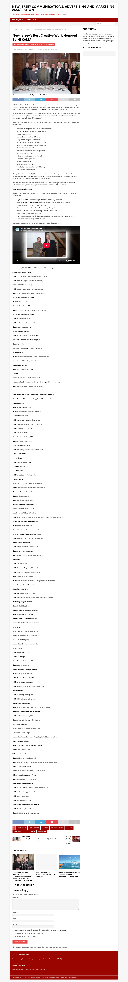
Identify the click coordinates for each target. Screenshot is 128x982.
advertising (22, 828)
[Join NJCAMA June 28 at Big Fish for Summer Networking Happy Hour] (69, 862)
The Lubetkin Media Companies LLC (67, 977)
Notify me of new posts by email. (25, 936)
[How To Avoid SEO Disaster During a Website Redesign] (46, 862)
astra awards (34, 828)
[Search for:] (106, 24)
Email (14, 918)
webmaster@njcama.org (37, 969)
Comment (15, 897)
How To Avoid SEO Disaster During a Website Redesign (46, 874)
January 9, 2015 (19, 49)
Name (14, 913)
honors (69, 828)
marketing (17, 832)
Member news (52, 49)
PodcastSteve (31, 49)
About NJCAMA (17, 20)
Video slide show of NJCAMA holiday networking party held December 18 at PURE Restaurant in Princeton (22, 876)
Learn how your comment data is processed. (52, 947)
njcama (32, 832)
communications (57, 828)
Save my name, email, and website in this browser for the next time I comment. (40, 930)
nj (25, 832)
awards (45, 828)
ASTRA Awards (42, 49)
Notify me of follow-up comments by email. (29, 933)
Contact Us (31, 20)
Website (15, 924)
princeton (42, 832)
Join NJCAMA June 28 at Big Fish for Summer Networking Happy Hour (69, 874)
